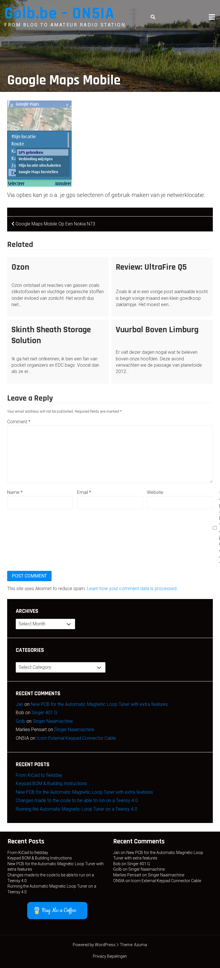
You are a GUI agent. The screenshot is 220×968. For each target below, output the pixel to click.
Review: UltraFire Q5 (151, 267)
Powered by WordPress (94, 944)
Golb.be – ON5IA (59, 13)
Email (84, 492)
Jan (19, 704)
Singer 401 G (44, 712)
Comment (18, 421)
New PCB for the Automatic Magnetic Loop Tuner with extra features (99, 704)
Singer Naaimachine (53, 721)
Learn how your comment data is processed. (132, 588)
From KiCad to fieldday (39, 775)
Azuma (140, 944)
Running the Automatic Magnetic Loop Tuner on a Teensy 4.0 (76, 809)
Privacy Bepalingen (110, 956)
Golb (20, 721)
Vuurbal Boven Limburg (157, 329)
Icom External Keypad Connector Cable (76, 738)
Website (155, 492)
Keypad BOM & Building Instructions (51, 783)
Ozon (20, 267)
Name (15, 492)
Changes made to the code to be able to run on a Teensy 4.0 (77, 800)
